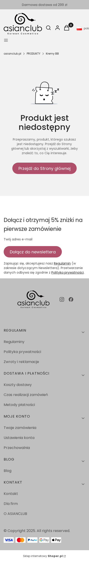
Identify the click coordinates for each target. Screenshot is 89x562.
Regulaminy (14, 341)
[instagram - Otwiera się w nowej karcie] (62, 299)
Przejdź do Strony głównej (44, 168)
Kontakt (11, 493)
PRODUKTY (33, 53)
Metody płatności (19, 404)
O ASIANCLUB (15, 513)
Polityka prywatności (22, 351)
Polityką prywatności (67, 272)
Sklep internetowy (43, 556)
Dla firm (11, 503)
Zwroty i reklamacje (21, 361)
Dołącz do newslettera (33, 252)
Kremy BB (52, 53)
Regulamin (62, 263)
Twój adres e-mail (18, 239)
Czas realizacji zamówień (26, 394)
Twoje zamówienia (20, 427)
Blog (7, 470)
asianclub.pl (12, 53)
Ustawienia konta (19, 437)
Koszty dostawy (18, 384)
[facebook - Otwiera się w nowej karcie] (71, 299)
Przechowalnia (17, 447)
